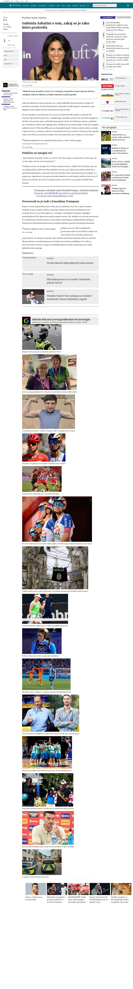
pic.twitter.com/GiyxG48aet (73, 193)
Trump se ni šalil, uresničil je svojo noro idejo (117, 65)
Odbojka (75, 5)
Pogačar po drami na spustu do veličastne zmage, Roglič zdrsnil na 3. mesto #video (117, 57)
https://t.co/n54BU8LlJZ (46, 193)
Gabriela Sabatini (8, 51)
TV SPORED (6, 1)
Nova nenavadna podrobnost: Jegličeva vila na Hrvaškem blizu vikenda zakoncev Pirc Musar (117, 26)
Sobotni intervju (51, 10)
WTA (5, 55)
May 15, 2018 (68, 196)
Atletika (82, 5)
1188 (26, 1)
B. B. (5, 20)
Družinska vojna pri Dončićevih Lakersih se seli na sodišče (117, 48)
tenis (5, 59)
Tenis (68, 5)
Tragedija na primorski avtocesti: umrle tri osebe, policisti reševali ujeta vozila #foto (117, 38)
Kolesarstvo (42, 5)
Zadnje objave (123, 17)
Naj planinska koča (73, 10)
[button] (4, 5)
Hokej (63, 5)
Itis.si (22, 1)
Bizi (12, 1)
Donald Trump (8, 63)
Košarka (34, 5)
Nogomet (26, 5)
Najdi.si (17, 1)
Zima (58, 5)
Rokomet (52, 5)
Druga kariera (62, 10)
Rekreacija (84, 10)
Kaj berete (108, 17)
